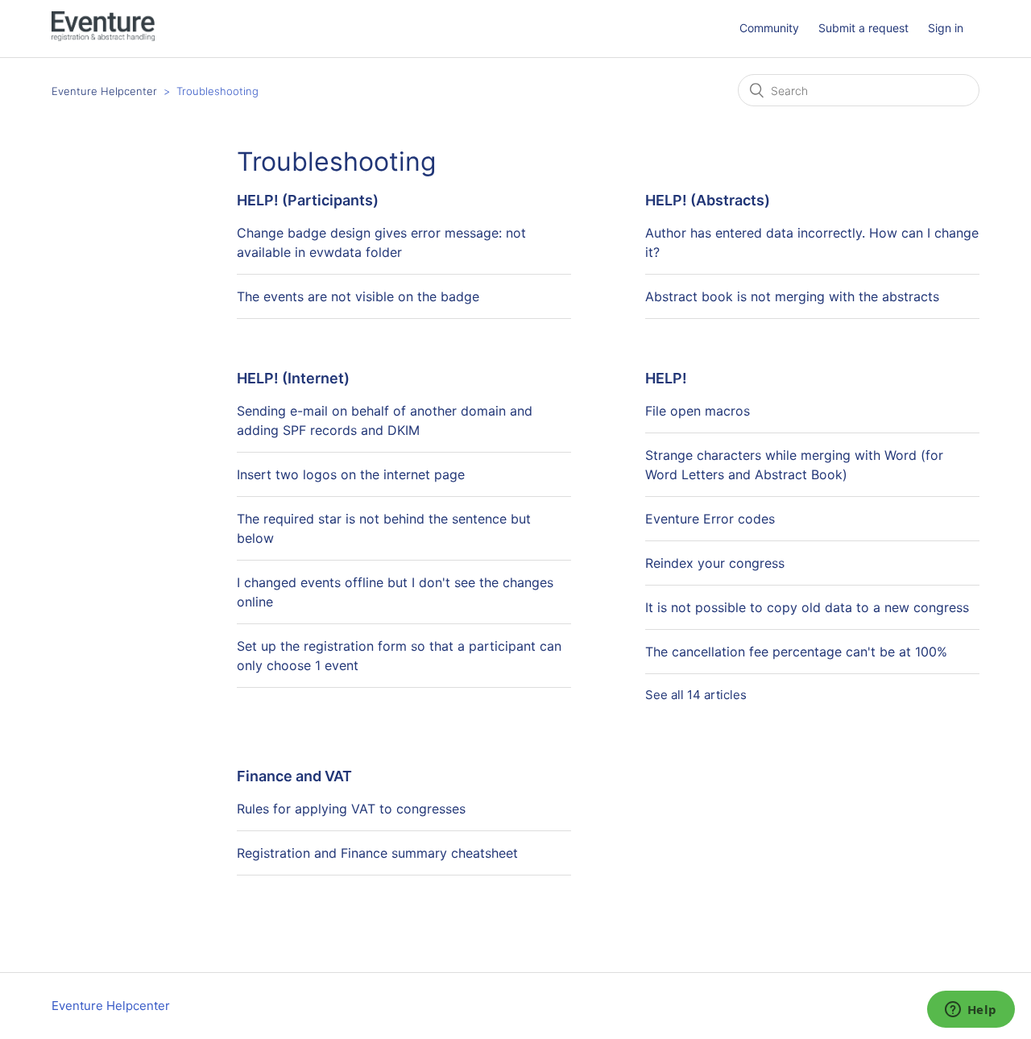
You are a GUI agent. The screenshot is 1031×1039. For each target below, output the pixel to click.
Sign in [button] (945, 28)
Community (769, 28)
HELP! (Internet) (293, 378)
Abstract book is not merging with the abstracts (792, 296)
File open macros (697, 411)
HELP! (666, 378)
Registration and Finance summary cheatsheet (377, 853)
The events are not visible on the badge (358, 296)
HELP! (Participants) (308, 200)
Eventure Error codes (710, 519)
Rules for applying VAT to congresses (351, 809)
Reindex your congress (715, 563)
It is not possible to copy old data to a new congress (807, 607)
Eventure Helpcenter (104, 91)
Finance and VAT (294, 776)
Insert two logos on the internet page (351, 474)
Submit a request (863, 28)
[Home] (103, 36)
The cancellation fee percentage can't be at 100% (796, 652)
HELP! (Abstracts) (707, 200)
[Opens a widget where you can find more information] (970, 1011)
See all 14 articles (696, 694)
